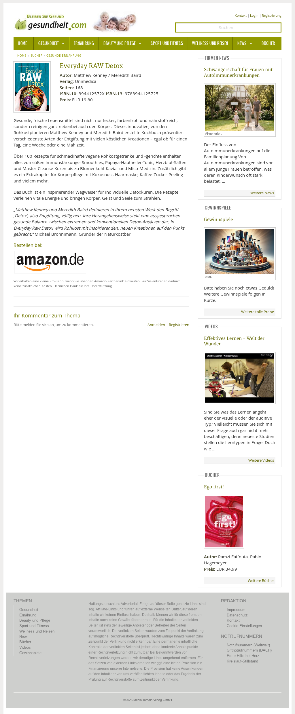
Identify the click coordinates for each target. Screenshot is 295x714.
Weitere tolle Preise (257, 311)
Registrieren (179, 324)
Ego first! (214, 487)
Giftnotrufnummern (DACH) (249, 650)
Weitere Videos (261, 460)
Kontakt (241, 15)
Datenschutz (237, 615)
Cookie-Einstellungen (244, 626)
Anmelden (156, 324)
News (242, 43)
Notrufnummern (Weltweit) (248, 645)
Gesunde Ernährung (64, 55)
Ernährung (84, 43)
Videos (25, 647)
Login (254, 15)
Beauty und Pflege (119, 43)
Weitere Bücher (261, 580)
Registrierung (271, 15)
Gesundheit (48, 43)
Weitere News (262, 193)
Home (22, 55)
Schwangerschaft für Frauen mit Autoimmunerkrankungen (238, 72)
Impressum (236, 610)
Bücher (268, 43)
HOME (22, 43)
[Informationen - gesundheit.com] (77, 21)
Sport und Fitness (167, 43)
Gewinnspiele (218, 219)
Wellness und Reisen (210, 43)
